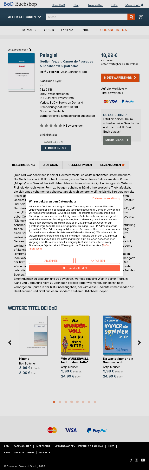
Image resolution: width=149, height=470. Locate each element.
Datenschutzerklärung (106, 198)
